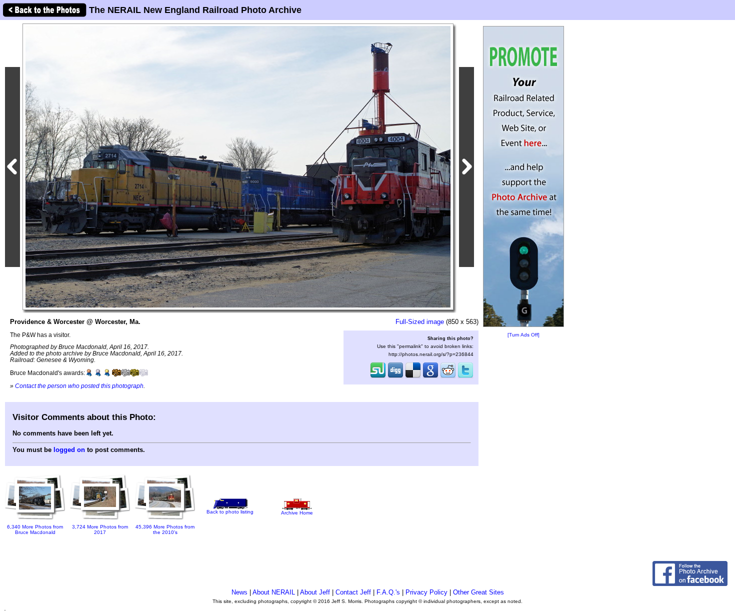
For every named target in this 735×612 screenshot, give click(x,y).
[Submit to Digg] (396, 377)
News (240, 592)
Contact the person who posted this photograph (79, 385)
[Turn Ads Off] (524, 335)
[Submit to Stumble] (378, 377)
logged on (69, 450)
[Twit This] (466, 377)
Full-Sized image (420, 322)
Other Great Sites (478, 592)
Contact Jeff (353, 592)
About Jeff (315, 592)
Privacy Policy (427, 592)
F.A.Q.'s (388, 592)
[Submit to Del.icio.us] (413, 377)
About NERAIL (273, 592)
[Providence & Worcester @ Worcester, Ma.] (238, 166)
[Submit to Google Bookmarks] (430, 377)
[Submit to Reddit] (448, 377)
